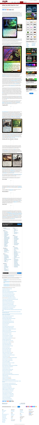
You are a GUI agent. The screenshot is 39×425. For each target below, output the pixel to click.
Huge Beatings (10, 398)
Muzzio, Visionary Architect (17, 311)
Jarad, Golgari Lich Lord (5, 353)
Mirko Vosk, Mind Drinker (5, 365)
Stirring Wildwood (16, 260)
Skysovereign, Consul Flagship (7, 259)
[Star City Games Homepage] (5, 1)
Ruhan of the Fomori (4, 384)
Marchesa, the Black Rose (11, 311)
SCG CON (12, 413)
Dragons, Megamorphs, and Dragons (12, 291)
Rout (14, 231)
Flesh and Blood (35, 34)
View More (31, 93)
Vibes (2, 413)
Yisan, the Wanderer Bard (5, 319)
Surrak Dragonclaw (4, 308)
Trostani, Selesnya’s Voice (5, 393)
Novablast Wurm (9, 212)
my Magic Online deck (10, 327)
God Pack (8, 323)
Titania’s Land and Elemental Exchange (13, 299)
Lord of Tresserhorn (4, 361)
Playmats (27, 45)
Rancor (5, 268)
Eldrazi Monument (16, 214)
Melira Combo (9, 348)
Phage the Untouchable (5, 374)
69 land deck (9, 339)
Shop (2, 409)
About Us (21, 420)
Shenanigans (13, 318)
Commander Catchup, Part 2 (5, 312)
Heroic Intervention (16, 239)
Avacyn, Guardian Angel (5, 309)
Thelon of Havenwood (4, 392)
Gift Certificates (33, 44)
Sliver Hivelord (15, 309)
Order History (21, 411)
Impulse (6, 39)
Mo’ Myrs (16, 357)
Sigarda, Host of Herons (5, 388)
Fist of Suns (6, 378)
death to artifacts (9, 349)
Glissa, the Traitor (11, 189)
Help (20, 413)
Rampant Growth (16, 230)
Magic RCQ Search (13, 414)
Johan (3, 356)
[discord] (29, 406)
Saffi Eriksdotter (6, 245)
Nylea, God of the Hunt (5, 370)
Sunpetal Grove (15, 261)
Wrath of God (15, 233)
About (20, 419)
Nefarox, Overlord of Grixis (5, 366)
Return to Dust (15, 241)
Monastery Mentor (6, 239)
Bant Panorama (16, 247)
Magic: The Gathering (27, 24)
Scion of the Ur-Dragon (5, 296)
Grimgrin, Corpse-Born (4, 352)
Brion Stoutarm (12, 357)
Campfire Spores (10, 392)
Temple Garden (15, 262)
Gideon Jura (5, 251)
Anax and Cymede (4, 336)
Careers (20, 421)
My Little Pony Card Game (31, 39)
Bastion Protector (6, 232)
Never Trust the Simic (10, 335)
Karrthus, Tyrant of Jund (5, 291)
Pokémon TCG (31, 24)
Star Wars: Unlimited (28, 39)
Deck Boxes (27, 44)
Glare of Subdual (12, 133)
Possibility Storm (10, 318)
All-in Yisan (9, 319)
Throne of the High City (16, 264)
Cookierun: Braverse (35, 39)
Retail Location (31, 409)
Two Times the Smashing (10, 304)
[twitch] (26, 406)
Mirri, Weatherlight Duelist (12, 85)
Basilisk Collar (11, 190)
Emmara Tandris (4, 344)
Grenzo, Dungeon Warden (5, 322)
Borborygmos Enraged (5, 339)
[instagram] (31, 406)
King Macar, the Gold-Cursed (5, 330)
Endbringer (12, 169)
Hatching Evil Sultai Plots (11, 295)
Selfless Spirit (5, 246)
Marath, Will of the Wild (5, 362)
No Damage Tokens (9, 344)
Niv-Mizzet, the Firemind (5, 331)
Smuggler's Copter (6, 260)
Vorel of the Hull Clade (5, 335)
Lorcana (3, 412)
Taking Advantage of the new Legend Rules (10, 379)
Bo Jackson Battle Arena (27, 34)
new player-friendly (10, 369)
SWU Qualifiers (12, 415)
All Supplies (27, 46)
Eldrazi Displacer (6, 235)
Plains (14, 258)
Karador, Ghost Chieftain (14, 80)
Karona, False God (4, 323)
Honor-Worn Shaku (10, 135)
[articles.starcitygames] (36, 406)
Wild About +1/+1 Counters (11, 362)
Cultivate (15, 229)
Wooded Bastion (16, 266)
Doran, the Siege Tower (18, 79)
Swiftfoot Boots (6, 261)
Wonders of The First (31, 34)
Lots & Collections (4, 420)
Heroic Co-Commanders (9, 336)
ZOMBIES (8, 361)
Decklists (12, 418)
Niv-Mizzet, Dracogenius (5, 369)
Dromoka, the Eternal (4, 292)
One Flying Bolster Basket (10, 292)
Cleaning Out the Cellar (11, 322)
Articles (11, 417)
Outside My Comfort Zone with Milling (12, 365)
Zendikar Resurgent (6, 270)
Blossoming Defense (16, 238)
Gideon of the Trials (16, 201)
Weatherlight (3, 75)
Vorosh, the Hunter (4, 397)
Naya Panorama (16, 254)
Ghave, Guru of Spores (5, 348)
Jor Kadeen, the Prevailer (5, 357)
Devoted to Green (10, 370)
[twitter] (34, 406)
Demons (10, 385)
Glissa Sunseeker (4, 349)
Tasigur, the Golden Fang (5, 295)
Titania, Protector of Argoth (5, 299)
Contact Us (21, 415)
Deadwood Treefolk (6, 234)
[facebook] (33, 406)
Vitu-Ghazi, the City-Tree (17, 265)
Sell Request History (22, 412)
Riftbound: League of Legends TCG (34, 24)
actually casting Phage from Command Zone (13, 374)
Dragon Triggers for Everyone (11, 296)
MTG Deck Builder (12, 411)
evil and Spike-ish (11, 366)
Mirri (9, 73)
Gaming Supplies (3, 419)
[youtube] (28, 406)
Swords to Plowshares (16, 243)
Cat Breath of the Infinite (7, 356)
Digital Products (33, 45)
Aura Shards (5, 264)
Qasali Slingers (6, 243)
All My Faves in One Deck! (11, 326)
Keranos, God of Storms (5, 311)
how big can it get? (11, 389)
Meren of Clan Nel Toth (16, 83)
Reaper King (3, 300)
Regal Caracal (19, 187)
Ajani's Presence (16, 236)
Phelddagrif (3, 375)
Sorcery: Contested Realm (35, 29)
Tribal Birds (10, 343)
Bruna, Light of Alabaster (5, 340)
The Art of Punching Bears (10, 308)
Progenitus (3, 378)
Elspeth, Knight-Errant (6, 250)
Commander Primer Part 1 (6, 279)
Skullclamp (5, 258)
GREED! (10, 330)
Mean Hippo (6, 375)
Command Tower (16, 248)
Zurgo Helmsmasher (4, 304)
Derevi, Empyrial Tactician (5, 343)
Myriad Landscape (16, 253)
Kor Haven (15, 250)
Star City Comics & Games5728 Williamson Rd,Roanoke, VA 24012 (31, 412)
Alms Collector (10, 215)
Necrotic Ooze (9, 352)
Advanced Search (12, 410)
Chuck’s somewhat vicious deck (12, 331)
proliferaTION (8, 397)
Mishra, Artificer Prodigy (5, 318)
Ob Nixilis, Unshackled (10, 309)
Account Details (21, 410)
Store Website (30, 410)
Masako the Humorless (7, 238)
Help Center (21, 414)
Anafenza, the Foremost (5, 305)
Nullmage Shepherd (6, 242)
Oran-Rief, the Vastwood (17, 257)
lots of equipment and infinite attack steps (12, 384)
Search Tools (12, 409)
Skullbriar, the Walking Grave (5, 389)
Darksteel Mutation (6, 266)
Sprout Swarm (15, 242)
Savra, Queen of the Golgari (5, 385)
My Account (21, 409)
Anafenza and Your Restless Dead (12, 305)
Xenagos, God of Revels (5, 398)
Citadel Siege (3, 168)
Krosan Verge (15, 251)
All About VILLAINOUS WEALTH (8, 300)
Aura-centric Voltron (10, 340)
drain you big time (10, 353)
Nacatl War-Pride (13, 218)
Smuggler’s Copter (13, 116)
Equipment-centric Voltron (11, 388)
